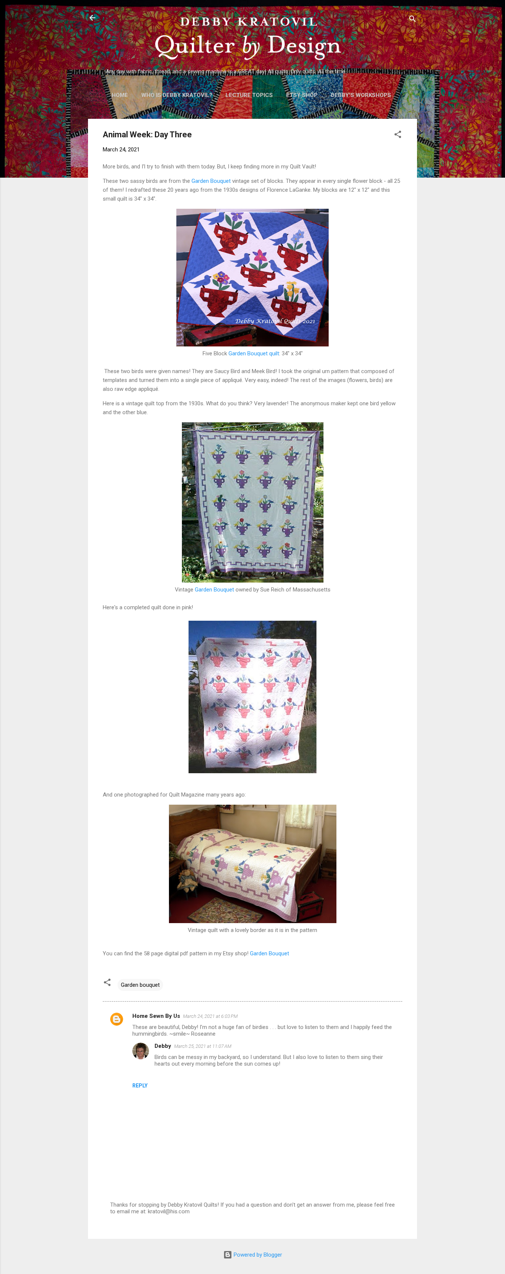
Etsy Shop (302, 95)
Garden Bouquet (211, 181)
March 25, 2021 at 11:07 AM (202, 1046)
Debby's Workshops (361, 95)
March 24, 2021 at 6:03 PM (210, 1016)
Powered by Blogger (257, 1254)
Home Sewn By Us (156, 1016)
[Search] (412, 20)
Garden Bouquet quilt (253, 353)
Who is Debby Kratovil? (176, 95)
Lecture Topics (249, 95)
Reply (140, 1086)
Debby (163, 1046)
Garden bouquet (140, 985)
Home (120, 95)
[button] (397, 135)
